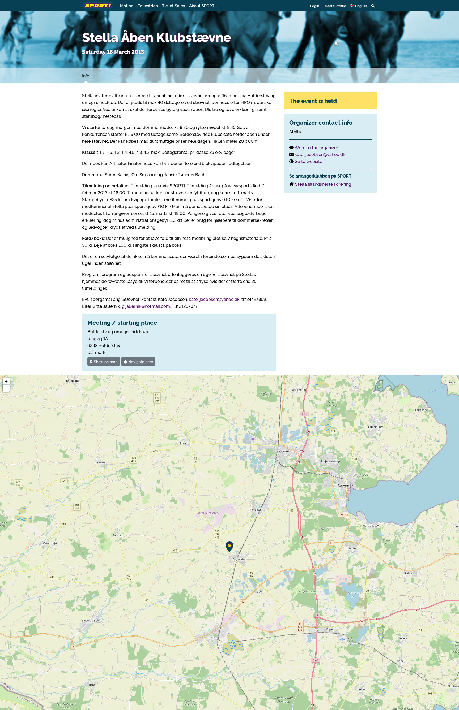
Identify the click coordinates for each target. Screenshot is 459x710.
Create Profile (335, 5)
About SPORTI (202, 5)
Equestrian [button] (148, 5)
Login (314, 5)
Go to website (308, 161)
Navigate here (140, 361)
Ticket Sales (173, 5)
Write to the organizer (316, 147)
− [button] (6, 388)
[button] (358, 5)
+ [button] (6, 381)
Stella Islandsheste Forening (323, 184)
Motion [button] (126, 5)
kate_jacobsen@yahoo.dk (214, 299)
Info (86, 76)
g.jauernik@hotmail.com (146, 306)
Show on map (105, 361)
